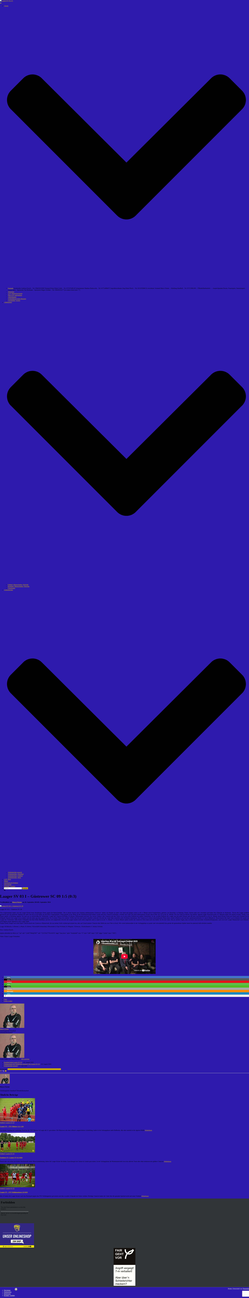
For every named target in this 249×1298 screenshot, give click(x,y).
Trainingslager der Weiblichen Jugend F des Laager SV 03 (22, 1064)
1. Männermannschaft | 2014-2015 (32, 1069)
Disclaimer (7, 1290)
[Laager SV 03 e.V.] (6, 1)
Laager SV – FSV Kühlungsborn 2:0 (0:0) (14, 1192)
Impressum (7, 1294)
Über (5, 999)
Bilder (6, 881)
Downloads (7, 884)
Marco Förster (4, 1029)
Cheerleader (11, 588)
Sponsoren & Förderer (11, 883)
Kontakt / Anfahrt (9, 886)
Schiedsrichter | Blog (14, 877)
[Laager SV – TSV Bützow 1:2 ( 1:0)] (17, 1121)
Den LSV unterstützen (15, 295)
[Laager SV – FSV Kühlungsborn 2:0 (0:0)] (17, 1187)
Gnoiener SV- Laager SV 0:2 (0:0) (11, 1157)
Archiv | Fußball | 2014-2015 (52, 1069)
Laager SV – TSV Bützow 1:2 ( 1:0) (12, 1126)
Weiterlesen (148, 1130)
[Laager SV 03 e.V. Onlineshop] (17, 1247)
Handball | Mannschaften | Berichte (18, 586)
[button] (126, 286)
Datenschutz (7, 1292)
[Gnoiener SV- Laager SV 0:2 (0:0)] (17, 1152)
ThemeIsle (246, 1289)
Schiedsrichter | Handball (16, 874)
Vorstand (10, 288)
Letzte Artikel (8, 1001)
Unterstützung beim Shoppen (17, 299)
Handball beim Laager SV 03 (13, 1062)
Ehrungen (11, 292)
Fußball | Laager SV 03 (15, 1069)
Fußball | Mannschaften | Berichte (18, 585)
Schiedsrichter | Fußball (15, 876)
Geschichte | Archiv (14, 300)
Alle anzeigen (25, 1059)
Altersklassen (12, 297)
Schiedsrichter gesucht (15, 872)
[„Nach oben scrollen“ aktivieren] (16, 1289)
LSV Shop (7, 879)
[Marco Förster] (12, 1027)
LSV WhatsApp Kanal (15, 293)
